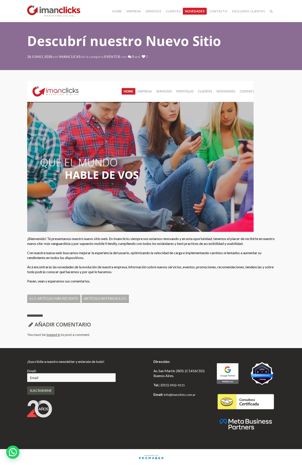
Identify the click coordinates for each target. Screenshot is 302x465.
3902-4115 (177, 385)
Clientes (173, 11)
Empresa (133, 11)
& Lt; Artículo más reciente (53, 298)
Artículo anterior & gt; (105, 298)
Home (117, 11)
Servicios (153, 11)
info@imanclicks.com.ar (179, 394)
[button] (12, 452)
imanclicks (70, 56)
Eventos (112, 56)
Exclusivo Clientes (248, 11)
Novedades (195, 11)
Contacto (218, 11)
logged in (53, 334)
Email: (31, 371)
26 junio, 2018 (39, 56)
